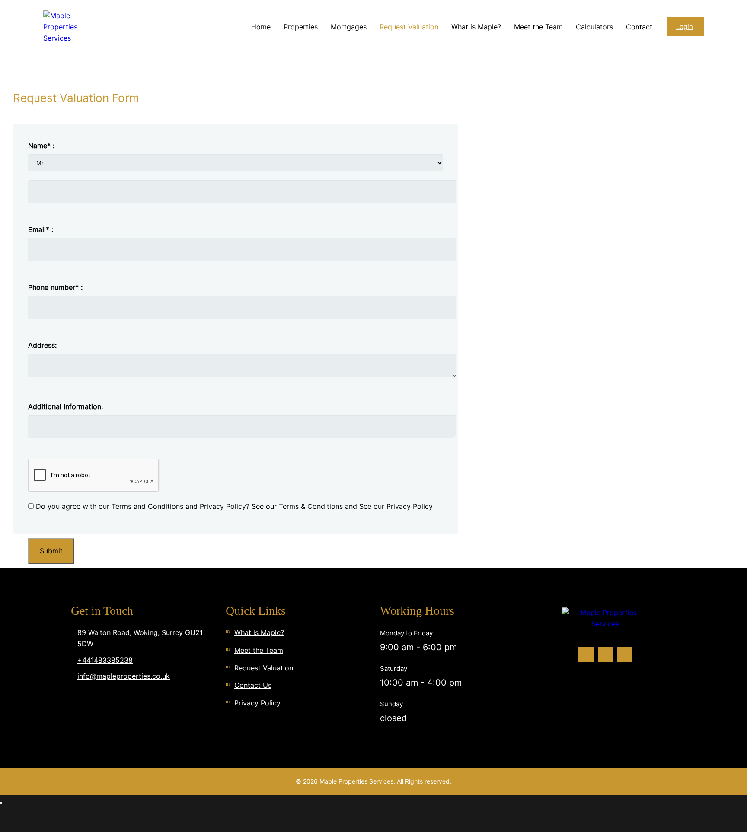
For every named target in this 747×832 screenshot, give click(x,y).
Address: (42, 345)
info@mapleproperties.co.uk (123, 676)
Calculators (594, 26)
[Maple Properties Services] (69, 27)
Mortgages (349, 26)
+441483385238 (105, 660)
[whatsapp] (624, 654)
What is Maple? (476, 26)
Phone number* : (55, 287)
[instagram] (605, 654)
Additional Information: (65, 406)
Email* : (40, 229)
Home (261, 26)
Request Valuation (409, 26)
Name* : (41, 145)
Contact (639, 26)
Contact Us (252, 685)
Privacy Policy (257, 703)
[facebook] (586, 654)
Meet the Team (538, 26)
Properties (301, 26)
